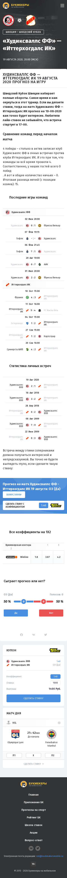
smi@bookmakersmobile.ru (49, 856)
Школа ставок (33, 825)
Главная (33, 794)
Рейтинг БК (33, 817)
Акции (33, 832)
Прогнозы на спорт (33, 810)
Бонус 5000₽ (14, 494)
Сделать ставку (33, 698)
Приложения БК (33, 802)
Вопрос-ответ (33, 840)
